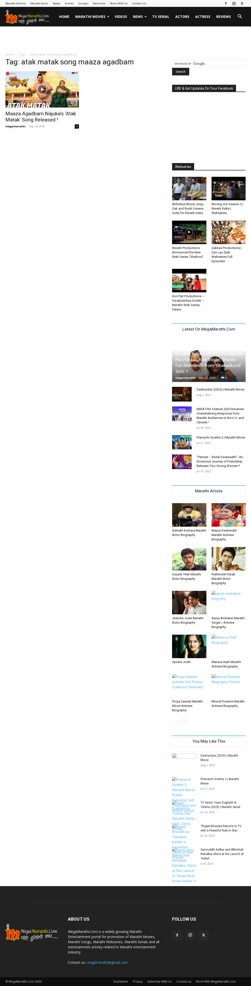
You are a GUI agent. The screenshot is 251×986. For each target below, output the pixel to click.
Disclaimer (120, 981)
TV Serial (160, 16)
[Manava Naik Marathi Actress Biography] (229, 646)
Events (69, 3)
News (138, 16)
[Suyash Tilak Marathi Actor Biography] (189, 558)
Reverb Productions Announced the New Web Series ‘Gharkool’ (187, 252)
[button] (240, 17)
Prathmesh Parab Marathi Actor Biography (223, 578)
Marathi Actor (39, 3)
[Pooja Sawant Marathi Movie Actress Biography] (189, 686)
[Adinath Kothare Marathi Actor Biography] (189, 515)
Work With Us (118, 3)
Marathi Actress (15, 3)
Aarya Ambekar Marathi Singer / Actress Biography (228, 622)
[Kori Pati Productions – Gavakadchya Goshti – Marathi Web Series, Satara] (189, 280)
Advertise (99, 3)
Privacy (138, 981)
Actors (182, 16)
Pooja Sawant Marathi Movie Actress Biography (187, 706)
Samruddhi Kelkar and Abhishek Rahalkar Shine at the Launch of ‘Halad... (222, 854)
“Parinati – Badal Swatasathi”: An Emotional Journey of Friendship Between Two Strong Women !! (220, 461)
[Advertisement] (125, 39)
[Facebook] (225, 3)
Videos (121, 16)
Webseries (183, 167)
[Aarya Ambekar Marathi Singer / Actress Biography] (229, 602)
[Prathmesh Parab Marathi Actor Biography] (229, 558)
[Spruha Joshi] (189, 646)
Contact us (183, 981)
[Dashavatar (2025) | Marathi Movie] (182, 394)
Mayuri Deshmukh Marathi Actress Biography (224, 535)
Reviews (223, 16)
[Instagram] (234, 3)
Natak (56, 3)
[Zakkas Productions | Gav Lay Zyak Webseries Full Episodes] (229, 232)
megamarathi (15, 126)
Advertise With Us (159, 981)
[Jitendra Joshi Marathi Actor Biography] (189, 602)
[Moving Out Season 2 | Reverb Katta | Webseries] (229, 188)
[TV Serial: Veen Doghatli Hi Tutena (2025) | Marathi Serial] (184, 815)
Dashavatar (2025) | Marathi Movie (220, 389)
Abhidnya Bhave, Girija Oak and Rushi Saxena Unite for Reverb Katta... (188, 208)
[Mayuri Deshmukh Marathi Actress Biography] (229, 515)
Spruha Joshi (181, 662)
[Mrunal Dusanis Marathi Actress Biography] (229, 686)
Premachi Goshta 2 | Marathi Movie (221, 437)
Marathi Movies (90, 16)
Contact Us (139, 3)
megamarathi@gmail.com (107, 962)
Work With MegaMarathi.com (216, 981)
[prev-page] (175, 721)
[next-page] (183, 721)
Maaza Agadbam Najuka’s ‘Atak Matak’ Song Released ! (40, 117)
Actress (202, 16)
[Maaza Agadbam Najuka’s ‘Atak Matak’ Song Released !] (42, 89)
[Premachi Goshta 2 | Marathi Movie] (182, 442)
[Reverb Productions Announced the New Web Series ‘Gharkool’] (189, 232)
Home (64, 16)
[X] (242, 3)
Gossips (83, 3)
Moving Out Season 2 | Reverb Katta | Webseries (227, 208)
